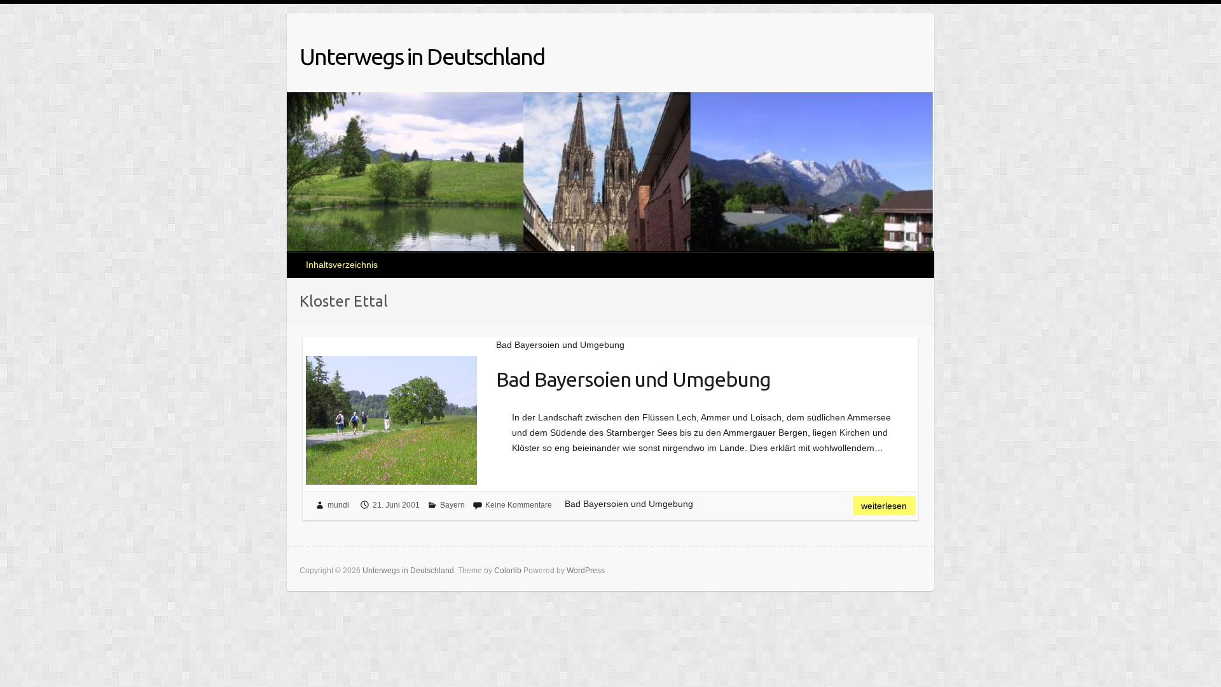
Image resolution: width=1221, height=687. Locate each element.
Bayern (452, 505)
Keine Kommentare (518, 505)
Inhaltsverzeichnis (342, 265)
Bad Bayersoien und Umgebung (633, 379)
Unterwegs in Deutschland (422, 56)
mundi (338, 505)
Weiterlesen (884, 506)
